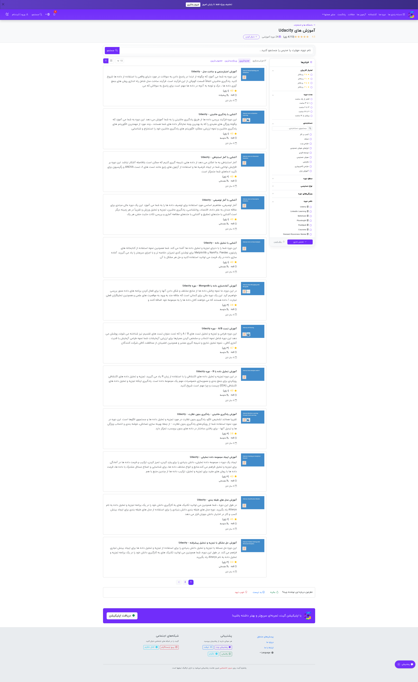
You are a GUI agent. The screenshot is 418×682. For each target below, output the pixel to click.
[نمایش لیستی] (106, 60)
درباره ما (269, 642)
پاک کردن (278, 242)
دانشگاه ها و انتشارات (303, 25)
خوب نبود (240, 592)
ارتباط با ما (268, 647)
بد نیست (257, 592)
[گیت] (411, 14)
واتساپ (224, 653)
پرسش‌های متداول (265, 636)
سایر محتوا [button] (329, 14)
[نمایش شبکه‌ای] (111, 60)
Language (266, 652)
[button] (54, 14)
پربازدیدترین (231, 60)
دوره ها (382, 14)
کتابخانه (372, 14)
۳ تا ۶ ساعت (304, 107)
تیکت (206, 647)
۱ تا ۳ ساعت (304, 103)
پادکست (342, 14)
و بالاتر (303, 74)
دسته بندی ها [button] (395, 14)
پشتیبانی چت (222, 647)
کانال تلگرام (150, 647)
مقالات (351, 14)
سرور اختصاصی (226, 668)
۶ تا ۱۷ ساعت (304, 111)
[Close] (3, 4)
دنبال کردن (250, 36)
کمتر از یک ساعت (302, 99)
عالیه (273, 592)
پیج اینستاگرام (168, 647)
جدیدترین (244, 60)
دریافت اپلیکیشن (120, 616)
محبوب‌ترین (216, 60)
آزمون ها (361, 14)
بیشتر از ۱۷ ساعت (302, 115)
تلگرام (212, 653)
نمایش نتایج (298, 242)
